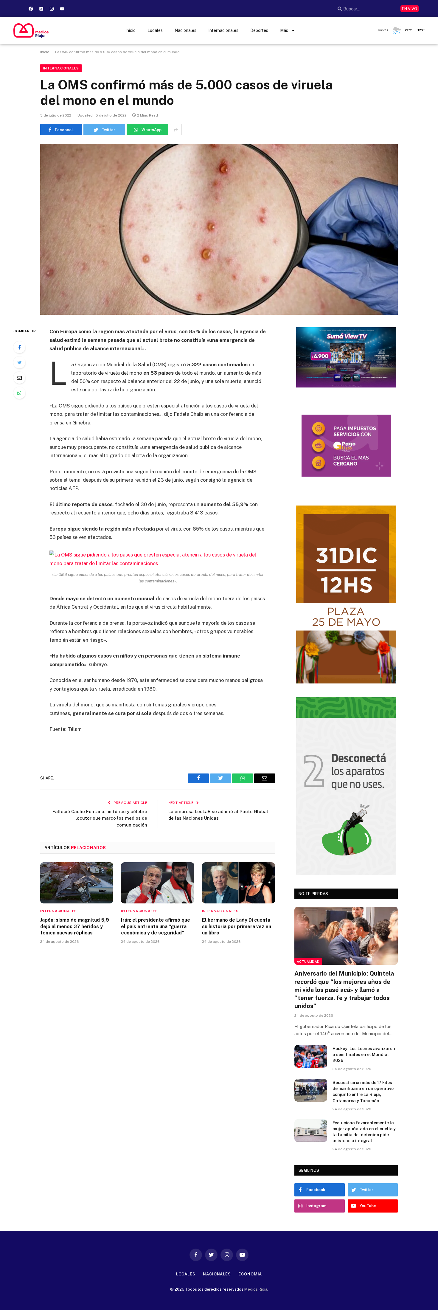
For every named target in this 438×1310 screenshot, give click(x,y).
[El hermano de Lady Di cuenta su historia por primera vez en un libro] (238, 882)
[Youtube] (62, 8)
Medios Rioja (255, 1289)
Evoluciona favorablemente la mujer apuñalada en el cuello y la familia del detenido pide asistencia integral (364, 1131)
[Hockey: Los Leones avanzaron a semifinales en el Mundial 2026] (310, 1056)
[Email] (19, 378)
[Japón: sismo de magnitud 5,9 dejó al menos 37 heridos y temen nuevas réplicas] (76, 882)
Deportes (259, 30)
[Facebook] (30, 8)
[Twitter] (19, 362)
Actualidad (308, 961)
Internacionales (223, 30)
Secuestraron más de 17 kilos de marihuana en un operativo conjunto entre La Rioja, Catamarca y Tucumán (363, 1091)
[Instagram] (51, 8)
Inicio (130, 30)
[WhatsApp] (19, 393)
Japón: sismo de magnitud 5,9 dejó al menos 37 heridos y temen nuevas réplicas (74, 926)
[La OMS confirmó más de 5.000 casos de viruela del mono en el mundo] (219, 229)
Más (284, 30)
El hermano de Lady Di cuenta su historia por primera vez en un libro (236, 926)
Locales (155, 30)
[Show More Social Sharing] (176, 129)
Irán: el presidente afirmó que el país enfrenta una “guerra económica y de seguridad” (155, 926)
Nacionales (185, 30)
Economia (250, 1274)
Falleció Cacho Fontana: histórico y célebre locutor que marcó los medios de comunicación (99, 818)
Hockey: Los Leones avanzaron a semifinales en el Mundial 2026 (364, 1054)
